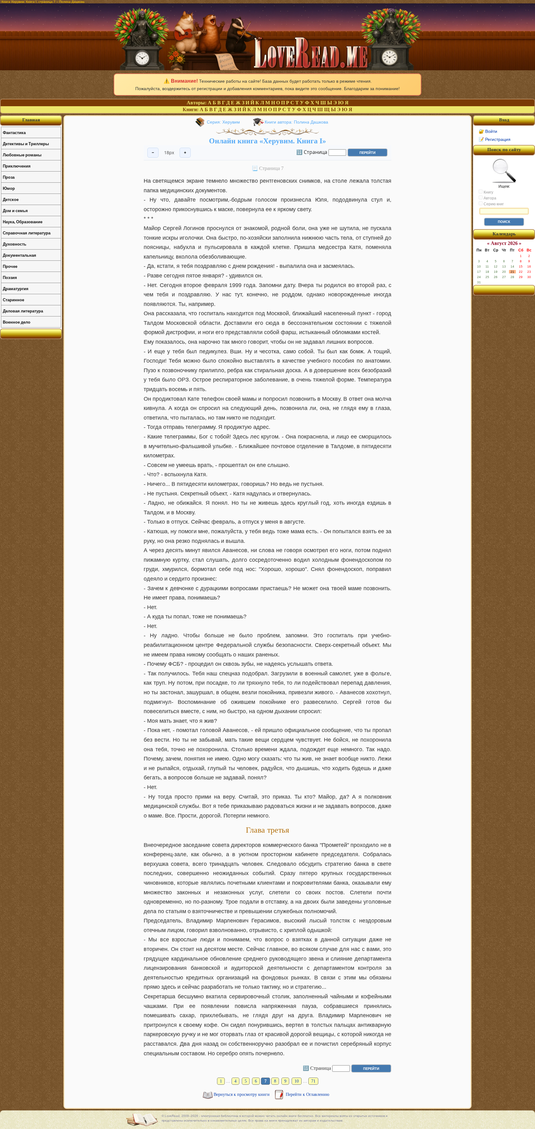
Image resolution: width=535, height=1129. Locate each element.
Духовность (14, 244)
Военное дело (16, 322)
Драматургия (15, 288)
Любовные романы (22, 155)
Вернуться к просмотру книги (242, 1094)
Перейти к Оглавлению (307, 1094)
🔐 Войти (488, 131)
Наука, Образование (22, 221)
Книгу (488, 192)
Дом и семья (15, 210)
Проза (9, 177)
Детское (11, 199)
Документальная (19, 255)
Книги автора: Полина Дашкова (296, 122)
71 (313, 1081)
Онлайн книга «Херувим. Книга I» (267, 141)
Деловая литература (23, 311)
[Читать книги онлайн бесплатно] (267, 68)
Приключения (17, 166)
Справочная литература (26, 233)
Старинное (13, 300)
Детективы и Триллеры (26, 143)
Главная (31, 119)
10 (296, 1081)
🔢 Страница (311, 152)
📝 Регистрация (495, 139)
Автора (489, 198)
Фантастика (14, 132)
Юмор (9, 188)
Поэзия (10, 277)
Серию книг (493, 204)
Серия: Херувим (223, 122)
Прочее (10, 266)
